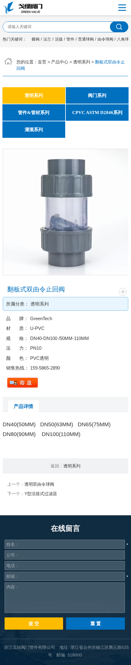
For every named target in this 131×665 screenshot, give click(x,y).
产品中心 (59, 61)
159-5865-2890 (45, 367)
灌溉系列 (34, 129)
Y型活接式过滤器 (40, 493)
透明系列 (81, 61)
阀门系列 (97, 95)
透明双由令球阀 (39, 484)
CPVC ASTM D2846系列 (97, 112)
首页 (42, 61)
